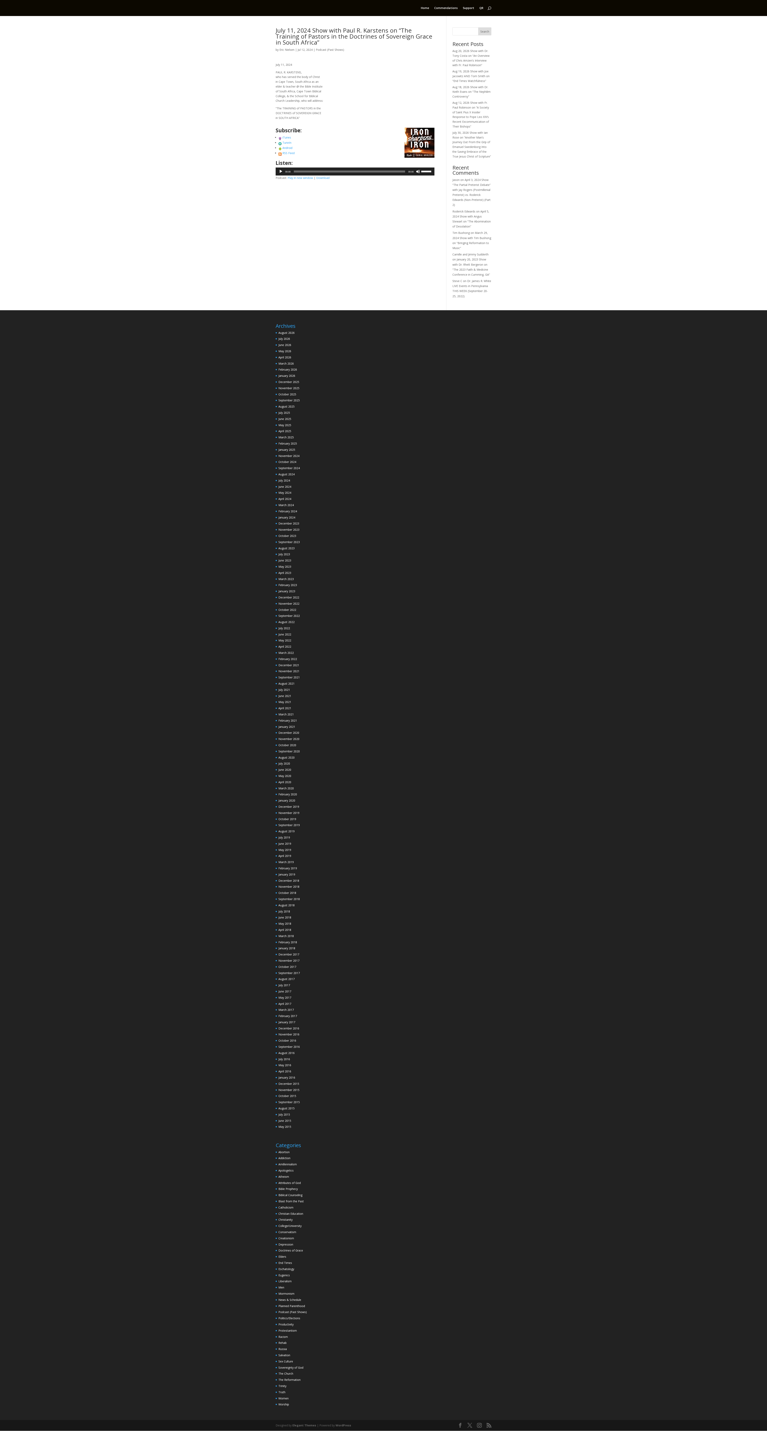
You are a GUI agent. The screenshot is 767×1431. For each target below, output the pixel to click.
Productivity (286, 1324)
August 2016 (286, 1053)
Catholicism (285, 1207)
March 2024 (286, 505)
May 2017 (284, 997)
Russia (282, 1349)
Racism (283, 1337)
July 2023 (284, 554)
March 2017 (286, 1010)
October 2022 (287, 610)
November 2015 (288, 1090)
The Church (285, 1373)
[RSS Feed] (280, 153)
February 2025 (287, 443)
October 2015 (287, 1096)
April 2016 (284, 1071)
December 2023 (288, 523)
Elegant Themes (304, 1425)
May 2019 (284, 850)
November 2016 (288, 1034)
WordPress (343, 1425)
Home (425, 8)
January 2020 (286, 800)
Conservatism (287, 1232)
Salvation (284, 1355)
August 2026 (286, 333)
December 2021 (288, 665)
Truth (281, 1392)
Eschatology (286, 1269)
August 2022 (286, 622)
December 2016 (288, 1028)
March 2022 (286, 653)
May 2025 (284, 425)
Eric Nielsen (286, 50)
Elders (282, 1256)
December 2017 (288, 954)
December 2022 (288, 597)
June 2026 (284, 345)
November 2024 (288, 456)
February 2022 (287, 659)
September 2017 (289, 973)
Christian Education (290, 1214)
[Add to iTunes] (280, 137)
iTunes (286, 137)
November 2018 (288, 887)
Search (484, 31)
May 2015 (284, 1127)
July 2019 (284, 837)
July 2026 (284, 339)
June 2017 (284, 991)
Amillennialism (287, 1164)
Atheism (283, 1177)
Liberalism (285, 1281)
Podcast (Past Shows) (330, 50)
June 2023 (284, 560)
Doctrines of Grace (290, 1250)
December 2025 (288, 382)
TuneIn (286, 143)
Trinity (282, 1386)
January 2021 (286, 727)
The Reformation (289, 1380)
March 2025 (286, 437)
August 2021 (286, 683)
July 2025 (284, 413)
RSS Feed (288, 153)
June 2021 (284, 696)
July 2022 (284, 628)
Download (323, 178)
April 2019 (284, 856)
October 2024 (287, 462)
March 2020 (286, 788)
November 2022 (288, 603)
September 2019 (289, 825)
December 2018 (288, 881)
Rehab (282, 1343)
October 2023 (287, 536)
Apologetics (286, 1170)
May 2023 (284, 566)
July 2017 (284, 985)
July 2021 (284, 690)
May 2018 (284, 923)
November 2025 (288, 388)
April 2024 (284, 499)
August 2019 (286, 831)
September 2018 (289, 899)
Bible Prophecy (288, 1189)
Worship (283, 1404)
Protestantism (287, 1330)
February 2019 (287, 868)
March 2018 (286, 936)
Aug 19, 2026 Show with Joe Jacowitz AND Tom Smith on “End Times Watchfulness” (471, 76)
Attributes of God (289, 1183)
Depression (285, 1244)
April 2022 (284, 646)
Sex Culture (285, 1361)
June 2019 (284, 844)
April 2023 (284, 573)
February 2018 (287, 942)
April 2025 (284, 431)
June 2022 (284, 634)
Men (281, 1287)
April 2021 (284, 708)
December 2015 (288, 1084)
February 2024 (287, 511)
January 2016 (286, 1077)
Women (283, 1398)
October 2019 (287, 819)
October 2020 (287, 745)
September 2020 (289, 751)
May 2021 (284, 702)
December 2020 (288, 733)
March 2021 (286, 714)
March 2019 (286, 862)
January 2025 (286, 450)
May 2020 (284, 776)
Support (468, 8)
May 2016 (284, 1065)
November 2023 (288, 530)
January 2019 (286, 874)
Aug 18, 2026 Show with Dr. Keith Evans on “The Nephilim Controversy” (471, 92)
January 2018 (286, 948)
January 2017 (286, 1022)
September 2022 (289, 616)
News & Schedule (289, 1300)
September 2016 (289, 1047)
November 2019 (288, 813)
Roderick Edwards (463, 211)
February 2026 (287, 369)
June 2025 (284, 419)
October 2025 (287, 394)
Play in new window (300, 178)
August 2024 (286, 474)
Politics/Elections (289, 1318)
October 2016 (287, 1040)
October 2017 (287, 967)
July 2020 (284, 763)
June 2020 (284, 770)
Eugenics (284, 1275)
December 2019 (288, 807)
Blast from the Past (291, 1201)
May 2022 (284, 640)
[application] (355, 172)
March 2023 (286, 579)
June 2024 (284, 487)
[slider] (426, 171)
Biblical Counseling (290, 1195)
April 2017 (284, 1004)
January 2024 (286, 517)
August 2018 (286, 905)
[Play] (281, 172)
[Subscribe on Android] (280, 148)
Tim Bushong (461, 233)
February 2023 (287, 585)
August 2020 (286, 757)
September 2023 (289, 542)
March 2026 (286, 363)
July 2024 (284, 480)
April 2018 (284, 930)
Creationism (286, 1238)
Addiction (284, 1158)
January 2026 (286, 376)
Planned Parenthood (291, 1306)
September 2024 (289, 468)
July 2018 (284, 911)
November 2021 (288, 671)
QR (481, 8)
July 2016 (284, 1059)
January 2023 (286, 591)
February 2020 (287, 794)
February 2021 (287, 720)
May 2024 (284, 493)
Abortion (284, 1152)
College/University (290, 1226)
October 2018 (287, 893)
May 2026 (284, 351)
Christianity (285, 1220)
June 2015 (284, 1121)
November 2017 (288, 960)
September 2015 (289, 1102)
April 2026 (284, 357)
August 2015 (286, 1108)
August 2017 (286, 979)
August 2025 (286, 406)
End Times (285, 1263)
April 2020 (284, 782)
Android (287, 148)
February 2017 (287, 1016)
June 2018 (284, 917)
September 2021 (289, 677)
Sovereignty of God (290, 1367)
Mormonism (286, 1293)
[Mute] (418, 172)
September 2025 (289, 400)
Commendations (446, 8)
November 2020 (288, 739)
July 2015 (284, 1114)
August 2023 (286, 548)
